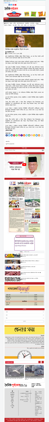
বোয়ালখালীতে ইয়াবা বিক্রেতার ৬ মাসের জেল (28, 266)
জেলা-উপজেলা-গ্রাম (20, 23)
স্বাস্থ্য (12, 407)
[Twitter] (9, 135)
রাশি (12, 402)
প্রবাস (22, 25)
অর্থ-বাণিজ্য (32, 23)
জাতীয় (14, 23)
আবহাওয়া (12, 396)
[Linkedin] (12, 135)
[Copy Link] (34, 135)
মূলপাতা (7, 23)
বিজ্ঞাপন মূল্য (7, 3)
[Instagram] (19, 135)
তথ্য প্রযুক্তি (15, 25)
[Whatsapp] (17, 135)
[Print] (24, 135)
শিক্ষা (19, 25)
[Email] (29, 135)
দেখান (24, 321)
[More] (39, 135)
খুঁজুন (43, 150)
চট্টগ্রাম (11, 23)
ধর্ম (28, 25)
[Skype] (26, 135)
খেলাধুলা (37, 23)
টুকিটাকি (12, 401)
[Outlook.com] (36, 135)
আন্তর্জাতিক (27, 23)
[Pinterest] (14, 135)
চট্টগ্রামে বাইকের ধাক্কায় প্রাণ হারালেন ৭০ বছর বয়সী (29, 255)
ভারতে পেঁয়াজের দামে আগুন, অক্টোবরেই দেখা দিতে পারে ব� (31, 272)
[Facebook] (7, 135)
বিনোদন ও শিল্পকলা (7, 25)
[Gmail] (31, 135)
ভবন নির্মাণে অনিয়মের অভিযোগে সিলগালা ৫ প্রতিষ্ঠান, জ (30, 261)
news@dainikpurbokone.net (26, 393)
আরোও (24, 283)
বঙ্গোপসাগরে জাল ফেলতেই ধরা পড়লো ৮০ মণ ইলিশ (29, 278)
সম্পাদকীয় (12, 406)
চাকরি (25, 25)
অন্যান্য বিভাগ (32, 25)
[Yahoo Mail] (21, 135)
